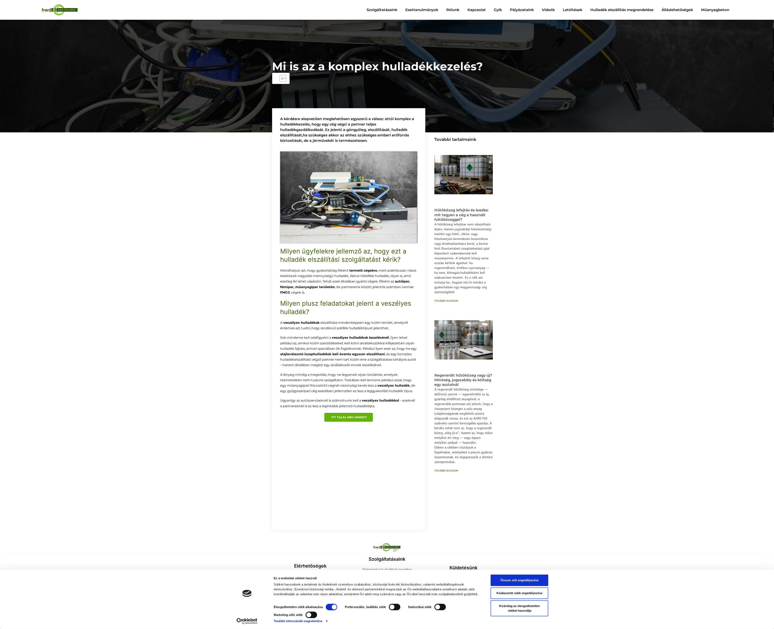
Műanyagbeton (715, 10)
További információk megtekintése (298, 621)
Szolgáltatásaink (382, 10)
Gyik (498, 10)
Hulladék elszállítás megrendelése (621, 10)
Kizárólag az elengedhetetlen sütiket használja (519, 608)
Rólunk (452, 10)
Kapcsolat (476, 10)
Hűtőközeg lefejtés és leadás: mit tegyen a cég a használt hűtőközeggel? (461, 215)
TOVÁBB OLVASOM (446, 300)
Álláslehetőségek (677, 10)
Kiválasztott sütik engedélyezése (519, 593)
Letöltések (572, 10)
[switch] (394, 607)
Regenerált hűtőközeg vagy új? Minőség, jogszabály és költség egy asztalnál (463, 380)
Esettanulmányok (421, 10)
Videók (548, 10)
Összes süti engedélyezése (519, 580)
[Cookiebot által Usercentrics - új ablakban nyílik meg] (247, 621)
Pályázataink (522, 10)
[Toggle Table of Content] (280, 78)
